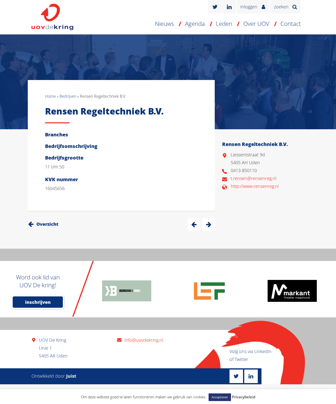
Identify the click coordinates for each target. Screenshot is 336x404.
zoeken (281, 7)
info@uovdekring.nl (143, 340)
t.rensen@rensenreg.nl (253, 178)
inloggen (248, 7)
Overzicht (47, 224)
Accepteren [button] (220, 397)
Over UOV (256, 23)
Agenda (195, 23)
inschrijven (38, 302)
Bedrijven (68, 96)
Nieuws (164, 23)
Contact (290, 23)
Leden (224, 23)
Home (50, 96)
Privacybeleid (243, 396)
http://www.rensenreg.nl (255, 186)
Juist (71, 376)
